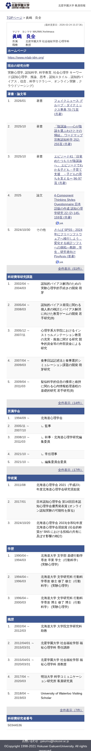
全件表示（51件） (70, 268)
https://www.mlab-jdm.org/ (26, 57)
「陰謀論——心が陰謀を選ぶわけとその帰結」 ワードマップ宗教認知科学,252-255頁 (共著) (68, 135)
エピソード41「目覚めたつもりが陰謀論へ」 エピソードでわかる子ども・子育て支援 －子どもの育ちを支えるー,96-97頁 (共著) (68, 170)
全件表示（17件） (70, 470)
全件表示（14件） (70, 403)
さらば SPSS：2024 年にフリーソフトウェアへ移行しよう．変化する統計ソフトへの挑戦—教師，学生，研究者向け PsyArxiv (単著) (68, 243)
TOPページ (14, 17)
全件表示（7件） (71, 710)
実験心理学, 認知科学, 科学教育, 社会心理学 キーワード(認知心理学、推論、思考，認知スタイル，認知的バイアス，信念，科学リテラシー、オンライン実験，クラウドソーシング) (45, 79)
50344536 (15, 725)
